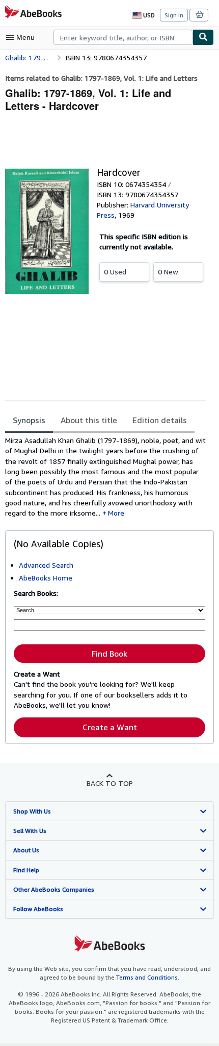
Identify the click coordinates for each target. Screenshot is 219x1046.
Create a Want (110, 727)
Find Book (109, 653)
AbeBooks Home (45, 577)
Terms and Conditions (147, 977)
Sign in (174, 15)
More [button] (116, 512)
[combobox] (123, 37)
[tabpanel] (105, 476)
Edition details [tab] (159, 420)
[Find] (203, 37)
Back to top (110, 783)
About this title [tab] (89, 420)
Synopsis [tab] (29, 420)
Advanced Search (46, 565)
